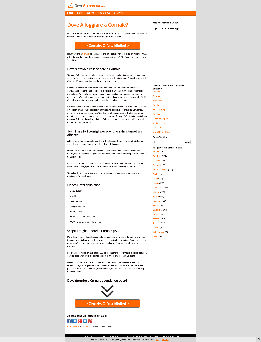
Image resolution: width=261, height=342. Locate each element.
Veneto (156, 237)
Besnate (156, 91)
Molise (156, 196)
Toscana (156, 219)
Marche (156, 192)
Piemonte (157, 201)
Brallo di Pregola (160, 109)
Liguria (156, 183)
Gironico (156, 96)
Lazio (155, 178)
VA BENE (165, 340)
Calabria (156, 161)
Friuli (155, 174)
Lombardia (157, 187)
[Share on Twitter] (85, 321)
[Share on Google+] (80, 321)
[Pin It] (90, 321)
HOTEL (70, 13)
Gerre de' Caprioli (160, 118)
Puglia (155, 205)
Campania (157, 165)
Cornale (85, 54)
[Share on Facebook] (69, 321)
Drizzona (157, 127)
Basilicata (157, 156)
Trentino (156, 223)
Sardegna (157, 210)
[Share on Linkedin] (74, 321)
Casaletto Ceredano (162, 132)
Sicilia (155, 214)
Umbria (156, 228)
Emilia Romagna (160, 169)
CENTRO (90, 13)
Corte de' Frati (159, 123)
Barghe (156, 105)
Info (157, 340)
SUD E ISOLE (104, 13)
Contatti (118, 13)
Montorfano (158, 100)
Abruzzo (156, 152)
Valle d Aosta (158, 232)
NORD (80, 13)
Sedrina (156, 114)
